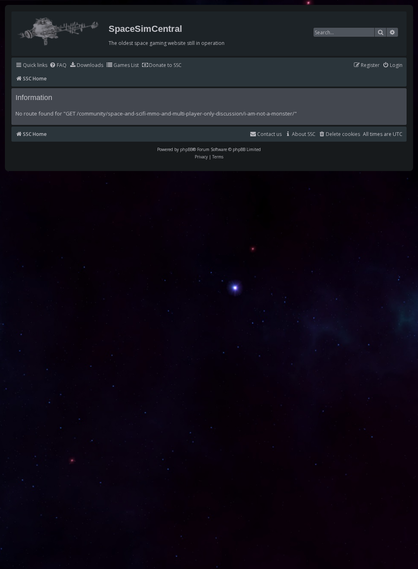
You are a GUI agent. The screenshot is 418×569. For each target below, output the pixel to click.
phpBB (186, 149)
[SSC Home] (58, 29)
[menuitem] (58, 65)
